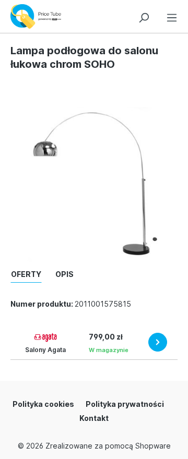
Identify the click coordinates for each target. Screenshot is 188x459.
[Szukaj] (143, 16)
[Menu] (172, 16)
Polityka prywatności (125, 404)
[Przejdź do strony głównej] (38, 16)
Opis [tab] (64, 274)
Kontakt (94, 418)
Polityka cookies (43, 404)
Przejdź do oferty (157, 342)
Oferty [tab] (26, 274)
